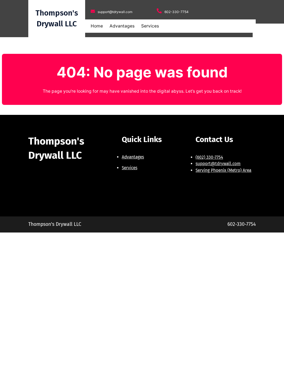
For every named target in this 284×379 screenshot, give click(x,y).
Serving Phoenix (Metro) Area (223, 170)
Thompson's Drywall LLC (54, 224)
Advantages (133, 157)
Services (129, 167)
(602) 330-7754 (209, 157)
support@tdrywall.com (218, 163)
